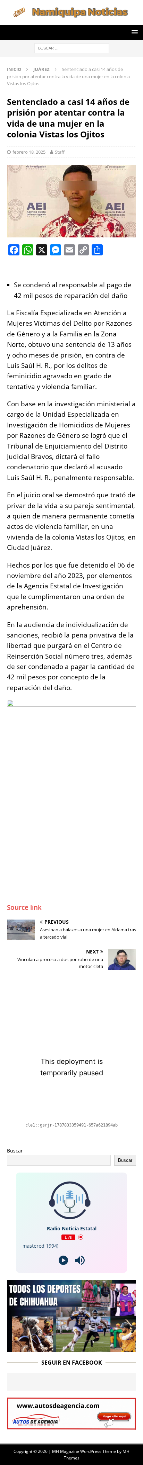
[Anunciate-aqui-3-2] (71, 1425)
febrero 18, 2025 (28, 152)
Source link (24, 907)
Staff (60, 152)
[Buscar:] (71, 47)
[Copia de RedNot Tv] (71, 1348)
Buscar (15, 1150)
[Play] (63, 1260)
